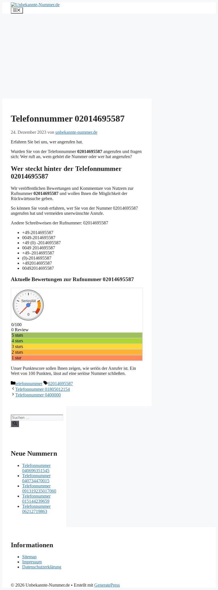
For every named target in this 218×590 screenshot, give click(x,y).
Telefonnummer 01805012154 (42, 389)
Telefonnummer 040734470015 (36, 478)
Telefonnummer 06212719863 (36, 509)
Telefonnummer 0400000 (38, 394)
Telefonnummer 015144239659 (36, 499)
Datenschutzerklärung (41, 566)
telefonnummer (28, 383)
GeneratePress (107, 585)
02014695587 (60, 383)
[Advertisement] (109, 56)
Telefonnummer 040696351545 (36, 468)
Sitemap (29, 556)
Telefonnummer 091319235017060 (39, 488)
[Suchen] (15, 424)
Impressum (32, 561)
